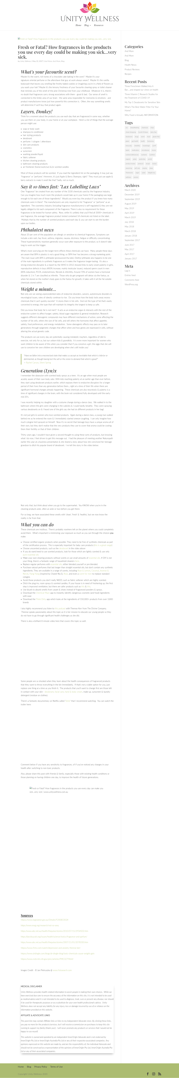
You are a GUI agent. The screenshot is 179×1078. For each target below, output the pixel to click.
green (127, 141)
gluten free (156, 136)
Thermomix (129, 172)
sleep (151, 168)
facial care (59, 692)
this (83, 587)
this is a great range (103, 545)
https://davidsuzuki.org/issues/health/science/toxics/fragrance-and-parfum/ (54, 937)
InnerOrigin (146, 145)
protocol (140, 163)
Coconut (95, 571)
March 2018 (130, 231)
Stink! (67, 701)
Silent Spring (45, 363)
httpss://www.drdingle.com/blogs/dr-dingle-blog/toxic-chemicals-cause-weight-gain (57, 954)
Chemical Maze (43, 593)
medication (135, 150)
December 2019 (132, 195)
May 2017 (129, 249)
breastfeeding (134, 127)
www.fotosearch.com (62, 970)
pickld (150, 159)
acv (127, 127)
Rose (66, 574)
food (148, 136)
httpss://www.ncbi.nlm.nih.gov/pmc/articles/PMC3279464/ (47, 959)
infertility (137, 145)
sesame (144, 168)
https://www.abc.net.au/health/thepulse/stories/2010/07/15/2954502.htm (54, 931)
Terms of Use (56, 1067)
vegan (137, 172)
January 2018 (131, 236)
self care (137, 168)
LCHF (154, 145)
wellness (128, 177)
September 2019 (132, 199)
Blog (86, 25)
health (143, 141)
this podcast (60, 609)
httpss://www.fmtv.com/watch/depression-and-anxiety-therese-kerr (50, 948)
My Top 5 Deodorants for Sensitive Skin (142, 102)
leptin (127, 150)
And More (48, 61)
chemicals (145, 127)
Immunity (129, 145)
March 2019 (130, 217)
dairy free (153, 132)
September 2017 (132, 240)
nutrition (152, 154)
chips (152, 127)
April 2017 (129, 254)
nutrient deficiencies (132, 154)
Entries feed (130, 275)
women (136, 177)
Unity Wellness (25, 61)
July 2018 (129, 222)
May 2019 (129, 208)
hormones (150, 141)
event (143, 136)
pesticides (142, 159)
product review (130, 163)
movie (154, 150)
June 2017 (129, 245)
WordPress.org (131, 284)
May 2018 (129, 227)
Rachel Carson (32, 363)
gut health (135, 141)
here (77, 561)
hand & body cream (73, 692)
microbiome (145, 150)
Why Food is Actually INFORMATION (141, 115)
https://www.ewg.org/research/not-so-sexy (40, 925)
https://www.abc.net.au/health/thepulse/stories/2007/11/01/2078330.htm (54, 942)
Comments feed (132, 280)
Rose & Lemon (84, 571)
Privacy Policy (40, 1067)
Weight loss (151, 172)
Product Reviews (132, 70)
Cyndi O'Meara (143, 132)
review (154, 163)
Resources (98, 25)
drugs (136, 136)
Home (78, 25)
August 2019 (130, 204)
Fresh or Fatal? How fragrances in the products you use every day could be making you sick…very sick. (67, 52)
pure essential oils (31, 555)
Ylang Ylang (34, 574)
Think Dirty (41, 599)
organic (128, 159)
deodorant (63, 548)
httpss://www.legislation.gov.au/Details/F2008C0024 (44, 920)
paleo (135, 159)
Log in (127, 271)
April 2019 (129, 213)
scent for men (85, 574)
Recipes (128, 74)
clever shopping (131, 132)
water (143, 172)
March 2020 (130, 190)
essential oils (94, 558)
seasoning (129, 168)
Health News (130, 65)
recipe (148, 163)
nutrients (144, 154)
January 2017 (131, 259)
